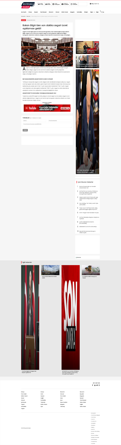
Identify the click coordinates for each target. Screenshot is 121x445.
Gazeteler (93, 423)
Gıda (61, 398)
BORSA (48, 4)
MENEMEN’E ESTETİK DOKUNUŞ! (87, 226)
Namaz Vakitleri (94, 435)
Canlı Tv (93, 419)
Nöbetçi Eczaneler (95, 437)
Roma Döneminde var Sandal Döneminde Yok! (86, 187)
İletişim (92, 427)
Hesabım (93, 425)
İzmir (42, 394)
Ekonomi (23, 20)
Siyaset (42, 396)
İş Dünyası (23, 402)
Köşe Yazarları (63, 402)
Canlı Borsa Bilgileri (95, 415)
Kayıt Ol (93, 429)
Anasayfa (93, 413)
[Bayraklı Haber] (28, 8)
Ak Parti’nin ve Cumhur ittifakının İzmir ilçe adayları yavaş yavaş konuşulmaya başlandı (87, 192)
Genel (22, 398)
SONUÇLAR (57, 4)
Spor (61, 400)
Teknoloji (43, 402)
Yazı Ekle (93, 443)
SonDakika (43, 400)
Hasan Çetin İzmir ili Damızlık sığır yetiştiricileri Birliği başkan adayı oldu (87, 198)
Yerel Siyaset (83, 400)
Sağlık (42, 398)
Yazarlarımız (94, 441)
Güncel (96, 42)
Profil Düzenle (94, 439)
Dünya (22, 392)
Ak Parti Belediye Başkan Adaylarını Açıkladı (88, 217)
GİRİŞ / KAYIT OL (95, 3)
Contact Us (93, 421)
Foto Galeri (24, 394)
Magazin (82, 396)
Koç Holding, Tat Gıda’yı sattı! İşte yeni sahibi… (87, 204)
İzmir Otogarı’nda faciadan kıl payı (88, 213)
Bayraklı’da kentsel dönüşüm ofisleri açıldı (86, 231)
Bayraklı (82, 394)
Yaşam (23, 404)
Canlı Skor (93, 417)
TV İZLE (41, 4)
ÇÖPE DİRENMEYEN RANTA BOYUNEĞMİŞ (85, 222)
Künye (92, 433)
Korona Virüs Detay (95, 431)
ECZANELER (66, 4)
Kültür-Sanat (24, 396)
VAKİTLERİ (75, 4)
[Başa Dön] (118, 442)
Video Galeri (83, 402)
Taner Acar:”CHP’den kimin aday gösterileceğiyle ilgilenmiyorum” (87, 208)
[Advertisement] (47, 140)
